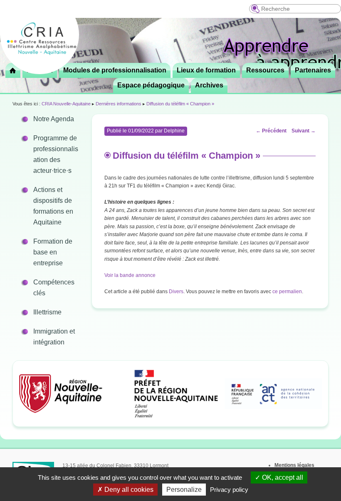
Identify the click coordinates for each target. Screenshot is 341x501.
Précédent (271, 131)
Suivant (304, 131)
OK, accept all (281, 477)
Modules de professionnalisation (114, 70)
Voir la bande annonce (130, 275)
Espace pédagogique (151, 85)
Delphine (174, 131)
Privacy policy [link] (229, 489)
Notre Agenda (53, 118)
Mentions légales (294, 465)
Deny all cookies (128, 489)
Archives (209, 85)
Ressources (265, 70)
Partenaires (313, 70)
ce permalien (287, 291)
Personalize (184, 489)
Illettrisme (47, 312)
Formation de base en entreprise (52, 252)
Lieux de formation (206, 70)
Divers (176, 291)
